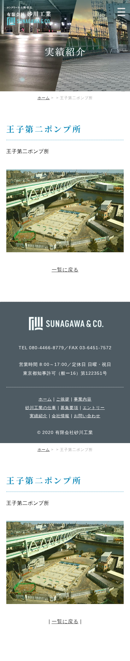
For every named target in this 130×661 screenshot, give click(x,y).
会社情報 (60, 415)
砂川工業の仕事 (40, 407)
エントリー (94, 407)
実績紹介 (38, 415)
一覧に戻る (65, 269)
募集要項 (69, 407)
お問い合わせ (87, 415)
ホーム (44, 98)
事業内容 (83, 399)
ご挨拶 (62, 399)
